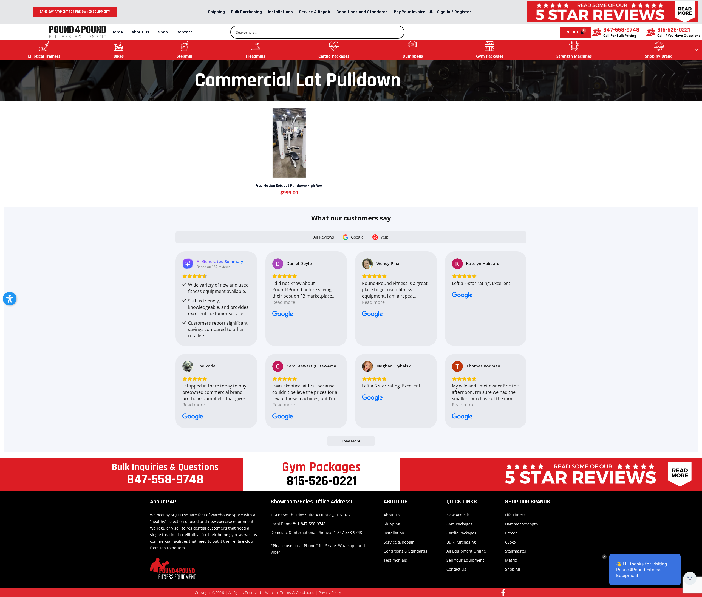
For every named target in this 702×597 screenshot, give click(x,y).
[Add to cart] (288, 139)
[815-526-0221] (650, 32)
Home (117, 32)
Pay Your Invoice (409, 12)
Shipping (216, 12)
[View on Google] (277, 263)
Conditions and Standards (362, 12)
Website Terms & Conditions (289, 592)
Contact (184, 32)
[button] (9, 298)
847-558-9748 (621, 30)
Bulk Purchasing (246, 12)
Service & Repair (314, 12)
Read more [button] (283, 302)
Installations (280, 12)
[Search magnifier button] (398, 32)
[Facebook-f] (503, 592)
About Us (140, 32)
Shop (163, 32)
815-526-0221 (673, 30)
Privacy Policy (330, 592)
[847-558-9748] (596, 32)
